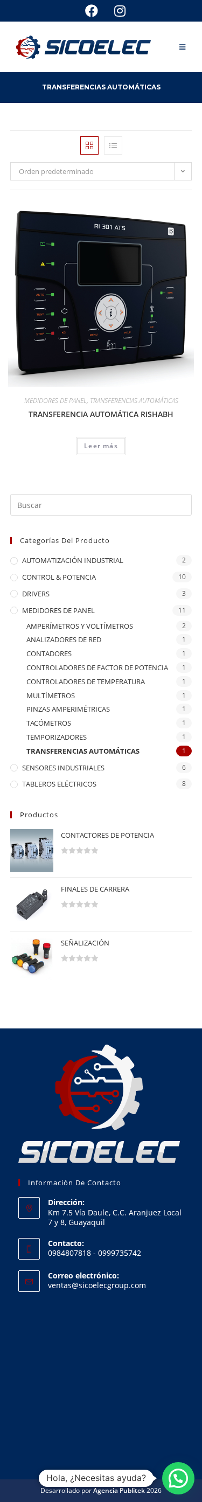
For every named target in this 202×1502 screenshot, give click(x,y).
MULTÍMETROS (50, 695)
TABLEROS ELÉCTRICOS (59, 784)
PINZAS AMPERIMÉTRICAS (68, 709)
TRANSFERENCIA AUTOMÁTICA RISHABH (101, 414)
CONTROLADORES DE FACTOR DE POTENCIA (97, 667)
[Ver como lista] (113, 145)
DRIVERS (36, 594)
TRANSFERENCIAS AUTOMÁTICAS (134, 400)
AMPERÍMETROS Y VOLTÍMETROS (79, 626)
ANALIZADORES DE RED (63, 639)
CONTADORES (49, 653)
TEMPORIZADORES (56, 737)
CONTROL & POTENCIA (59, 577)
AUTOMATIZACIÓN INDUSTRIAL (72, 560)
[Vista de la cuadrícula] (89, 145)
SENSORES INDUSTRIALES (63, 768)
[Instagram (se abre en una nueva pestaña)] (116, 10)
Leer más (101, 445)
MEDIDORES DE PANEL (55, 400)
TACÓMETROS (48, 723)
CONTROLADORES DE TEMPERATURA (85, 681)
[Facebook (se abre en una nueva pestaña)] (91, 10)
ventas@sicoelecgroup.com (97, 1285)
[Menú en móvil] (182, 47)
